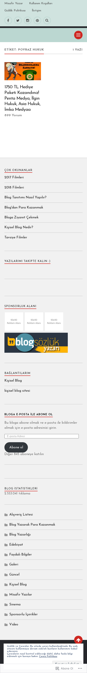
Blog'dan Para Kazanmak (23, 207)
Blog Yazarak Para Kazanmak (32, 524)
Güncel (14, 574)
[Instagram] (27, 20)
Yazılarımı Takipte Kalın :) (27, 261)
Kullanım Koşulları (40, 3)
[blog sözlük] (36, 352)
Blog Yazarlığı (20, 534)
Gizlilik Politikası (15, 10)
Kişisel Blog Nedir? (18, 227)
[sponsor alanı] (13, 330)
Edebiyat (16, 544)
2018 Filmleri (14, 187)
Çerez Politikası (48, 656)
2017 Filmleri (14, 177)
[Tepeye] (78, 640)
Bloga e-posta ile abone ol (28, 414)
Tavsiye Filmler (15, 237)
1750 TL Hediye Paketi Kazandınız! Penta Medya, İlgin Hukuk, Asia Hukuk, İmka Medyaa (22, 98)
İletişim (36, 10)
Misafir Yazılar (20, 594)
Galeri (13, 564)
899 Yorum (13, 115)
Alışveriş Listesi (21, 514)
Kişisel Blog (13, 380)
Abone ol (16, 447)
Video (13, 624)
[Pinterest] (37, 20)
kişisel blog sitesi (17, 391)
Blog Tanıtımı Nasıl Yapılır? (25, 197)
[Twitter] (18, 20)
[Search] (47, 20)
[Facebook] (8, 20)
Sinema (14, 604)
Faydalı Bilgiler (20, 554)
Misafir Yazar (13, 3)
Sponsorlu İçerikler (23, 614)
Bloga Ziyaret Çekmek (21, 217)
